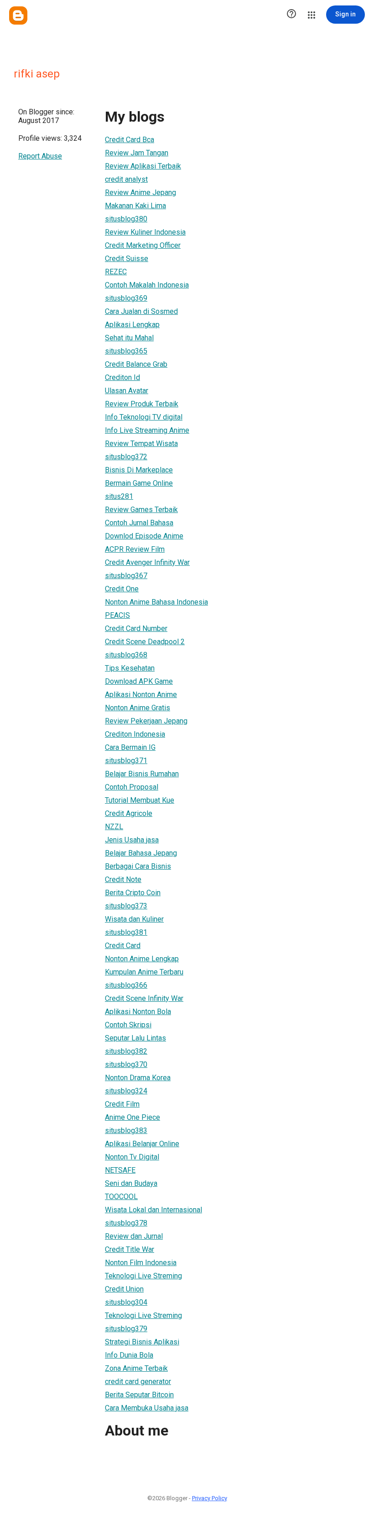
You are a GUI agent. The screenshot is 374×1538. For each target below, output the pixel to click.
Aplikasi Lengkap (132, 324)
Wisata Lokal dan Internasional (153, 1209)
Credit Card (122, 945)
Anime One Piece (132, 1117)
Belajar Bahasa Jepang (141, 853)
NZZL (114, 826)
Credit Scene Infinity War (144, 998)
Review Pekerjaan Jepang (146, 721)
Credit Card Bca (129, 139)
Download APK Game (139, 681)
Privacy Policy (209, 1498)
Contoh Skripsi (128, 1024)
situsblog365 (126, 351)
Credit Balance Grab (136, 364)
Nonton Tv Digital (132, 1157)
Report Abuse (40, 156)
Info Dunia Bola (129, 1355)
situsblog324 (126, 1091)
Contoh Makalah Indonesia (147, 285)
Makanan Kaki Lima (135, 205)
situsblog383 (126, 1130)
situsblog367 (126, 575)
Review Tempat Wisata (141, 443)
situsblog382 (126, 1051)
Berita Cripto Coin (133, 892)
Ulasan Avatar (126, 390)
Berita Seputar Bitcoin (139, 1394)
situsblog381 (126, 932)
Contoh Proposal (131, 787)
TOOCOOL (121, 1196)
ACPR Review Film (135, 549)
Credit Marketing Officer (143, 245)
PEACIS (117, 615)
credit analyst (126, 179)
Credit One (122, 588)
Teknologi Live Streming (143, 1275)
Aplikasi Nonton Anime (141, 694)
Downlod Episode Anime (144, 536)
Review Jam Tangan (136, 153)
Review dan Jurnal (134, 1236)
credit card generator (138, 1381)
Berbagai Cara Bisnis (138, 866)
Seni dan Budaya (131, 1183)
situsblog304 (126, 1302)
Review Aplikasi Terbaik (143, 166)
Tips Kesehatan (130, 668)
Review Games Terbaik (141, 509)
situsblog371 (126, 760)
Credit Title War (129, 1249)
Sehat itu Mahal (129, 337)
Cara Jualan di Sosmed (141, 311)
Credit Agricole (128, 813)
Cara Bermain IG (130, 747)
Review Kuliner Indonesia (145, 232)
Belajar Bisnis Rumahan (142, 773)
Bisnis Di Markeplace (139, 470)
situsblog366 (126, 985)
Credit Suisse (126, 258)
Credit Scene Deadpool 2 (145, 641)
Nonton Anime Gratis (137, 707)
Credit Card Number (136, 628)
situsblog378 (126, 1223)
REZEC (116, 271)
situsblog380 (126, 219)
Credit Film (122, 1104)
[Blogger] (18, 15)
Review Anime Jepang (140, 192)
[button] (291, 15)
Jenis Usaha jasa (132, 840)
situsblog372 (126, 456)
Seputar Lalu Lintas (135, 1038)
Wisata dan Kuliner (134, 919)
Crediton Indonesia (135, 734)
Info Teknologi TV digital (143, 417)
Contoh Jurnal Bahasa (139, 522)
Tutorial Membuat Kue (139, 800)
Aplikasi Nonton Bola (138, 1011)
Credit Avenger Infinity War (147, 562)
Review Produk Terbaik (141, 404)
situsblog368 (126, 655)
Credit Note (123, 879)
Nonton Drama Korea (138, 1077)
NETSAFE (120, 1170)
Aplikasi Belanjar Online (142, 1143)
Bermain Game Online (139, 483)
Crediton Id (122, 377)
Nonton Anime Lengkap (142, 958)
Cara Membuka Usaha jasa (146, 1408)
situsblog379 (126, 1328)
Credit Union (124, 1289)
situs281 (119, 496)
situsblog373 (126, 906)
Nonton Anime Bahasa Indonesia (156, 602)
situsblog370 (126, 1064)
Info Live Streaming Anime (147, 430)
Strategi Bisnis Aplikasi (142, 1342)
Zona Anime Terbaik (136, 1368)
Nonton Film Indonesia (141, 1262)
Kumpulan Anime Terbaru (144, 972)
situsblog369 (126, 298)
